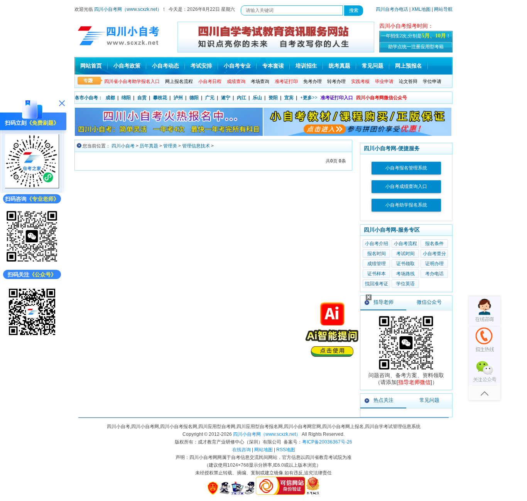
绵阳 (126, 97)
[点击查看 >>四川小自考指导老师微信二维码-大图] (406, 370)
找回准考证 (376, 283)
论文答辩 (408, 81)
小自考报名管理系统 (406, 168)
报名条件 (434, 243)
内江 (241, 97)
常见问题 (372, 66)
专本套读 (273, 66)
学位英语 (405, 283)
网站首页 (91, 66)
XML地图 (421, 9)
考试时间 (405, 253)
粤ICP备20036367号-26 (327, 442)
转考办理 (336, 81)
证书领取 (405, 263)
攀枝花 (160, 97)
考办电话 (434, 273)
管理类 (170, 146)
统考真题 (339, 66)
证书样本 (376, 273)
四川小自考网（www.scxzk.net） (128, 9)
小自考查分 (434, 253)
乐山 (257, 97)
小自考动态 (165, 66)
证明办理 (434, 263)
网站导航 (443, 9)
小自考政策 (126, 66)
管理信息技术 (196, 146)
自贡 (142, 97)
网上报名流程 (179, 81)
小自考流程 (405, 243)
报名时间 (376, 253)
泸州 (178, 97)
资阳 (273, 97)
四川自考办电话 (392, 9)
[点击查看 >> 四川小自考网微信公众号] (32, 337)
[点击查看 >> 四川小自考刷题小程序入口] (32, 186)
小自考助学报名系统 (406, 205)
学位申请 (432, 81)
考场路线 (405, 273)
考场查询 (260, 81)
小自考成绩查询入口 (406, 186)
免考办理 (312, 81)
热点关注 (383, 400)
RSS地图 (285, 449)
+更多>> (309, 97)
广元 (210, 97)
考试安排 (201, 66)
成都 (110, 97)
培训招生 (306, 66)
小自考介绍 (376, 243)
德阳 (194, 97)
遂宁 (225, 97)
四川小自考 (123, 146)
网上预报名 (408, 66)
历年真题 (149, 146)
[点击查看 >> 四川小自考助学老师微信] (32, 262)
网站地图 (263, 449)
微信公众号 (429, 302)
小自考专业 (237, 66)
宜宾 (289, 97)
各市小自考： (89, 97)
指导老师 (383, 302)
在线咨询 (241, 449)
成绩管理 (376, 263)
